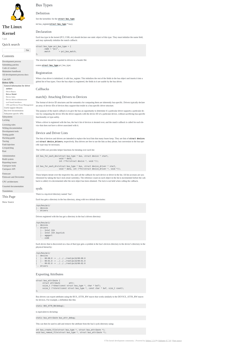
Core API (6, 79)
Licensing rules (8, 125)
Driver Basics (11, 92)
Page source (177, 341)
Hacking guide (8, 138)
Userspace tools (9, 166)
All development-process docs (15, 74)
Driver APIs (7, 82)
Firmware (6, 174)
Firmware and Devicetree (13, 177)
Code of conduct (9, 68)
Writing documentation (12, 128)
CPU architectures (10, 181)
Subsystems (7, 117)
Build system (7, 159)
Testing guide (8, 134)
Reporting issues (9, 162)
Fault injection (8, 144)
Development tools (10, 131)
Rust (4, 151)
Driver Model (11, 94)
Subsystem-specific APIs (13, 114)
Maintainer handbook (11, 71)
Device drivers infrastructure (16, 100)
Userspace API (8, 169)
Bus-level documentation (13, 111)
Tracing (5, 141)
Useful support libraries (13, 108)
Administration (8, 156)
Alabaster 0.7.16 (164, 341)
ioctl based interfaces (14, 102)
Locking (6, 120)
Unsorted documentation (13, 186)
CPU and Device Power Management (19, 105)
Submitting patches (10, 65)
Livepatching (8, 148)
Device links (10, 97)
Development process (11, 61)
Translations (7, 191)
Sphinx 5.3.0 (151, 341)
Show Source (8, 202)
